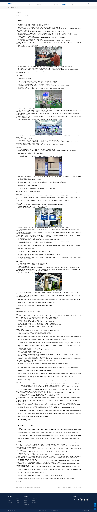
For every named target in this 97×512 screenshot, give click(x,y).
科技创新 (17, 500)
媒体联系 (34, 500)
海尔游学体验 (26, 504)
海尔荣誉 (9, 500)
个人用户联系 (26, 498)
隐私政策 (13, 510)
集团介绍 (9, 498)
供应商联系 (34, 502)
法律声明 (9, 510)
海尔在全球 (10, 502)
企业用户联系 (34, 498)
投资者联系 (26, 500)
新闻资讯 (12, 7)
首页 (8, 7)
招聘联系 (25, 502)
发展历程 (17, 498)
